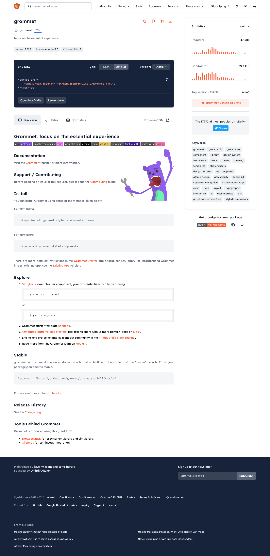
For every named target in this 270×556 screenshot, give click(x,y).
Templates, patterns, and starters (44, 332)
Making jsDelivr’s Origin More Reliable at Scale (40, 531)
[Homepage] (144, 21)
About (51, 497)
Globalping (218, 6)
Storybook (29, 284)
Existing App (61, 265)
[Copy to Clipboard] (167, 80)
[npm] (162, 21)
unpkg (85, 505)
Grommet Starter (85, 261)
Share (223, 128)
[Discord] (254, 6)
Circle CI (28, 442)
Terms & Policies (150, 497)
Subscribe (246, 476)
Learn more (56, 100)
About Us (105, 6)
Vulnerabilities (72, 49)
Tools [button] (171, 6)
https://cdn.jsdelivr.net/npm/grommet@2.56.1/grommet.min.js (69, 83)
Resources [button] (193, 6)
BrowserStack (31, 438)
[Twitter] (245, 6)
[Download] (170, 21)
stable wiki (53, 393)
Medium (81, 343)
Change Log (33, 412)
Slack (136, 332)
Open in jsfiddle (30, 100)
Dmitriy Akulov (41, 470)
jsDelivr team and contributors (54, 466)
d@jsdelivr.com (174, 497)
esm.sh (113, 505)
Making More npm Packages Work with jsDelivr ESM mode (171, 531)
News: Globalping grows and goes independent (165, 538)
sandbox (64, 326)
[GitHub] (237, 6)
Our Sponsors (87, 497)
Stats (139, 6)
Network (123, 6)
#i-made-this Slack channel (117, 337)
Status (131, 497)
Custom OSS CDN (111, 497)
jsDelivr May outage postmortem (33, 546)
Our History (66, 497)
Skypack (99, 505)
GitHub (37, 505)
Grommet (32, 163)
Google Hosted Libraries (61, 505)
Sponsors (155, 6)
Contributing (98, 182)
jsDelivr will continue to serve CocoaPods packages (43, 538)
